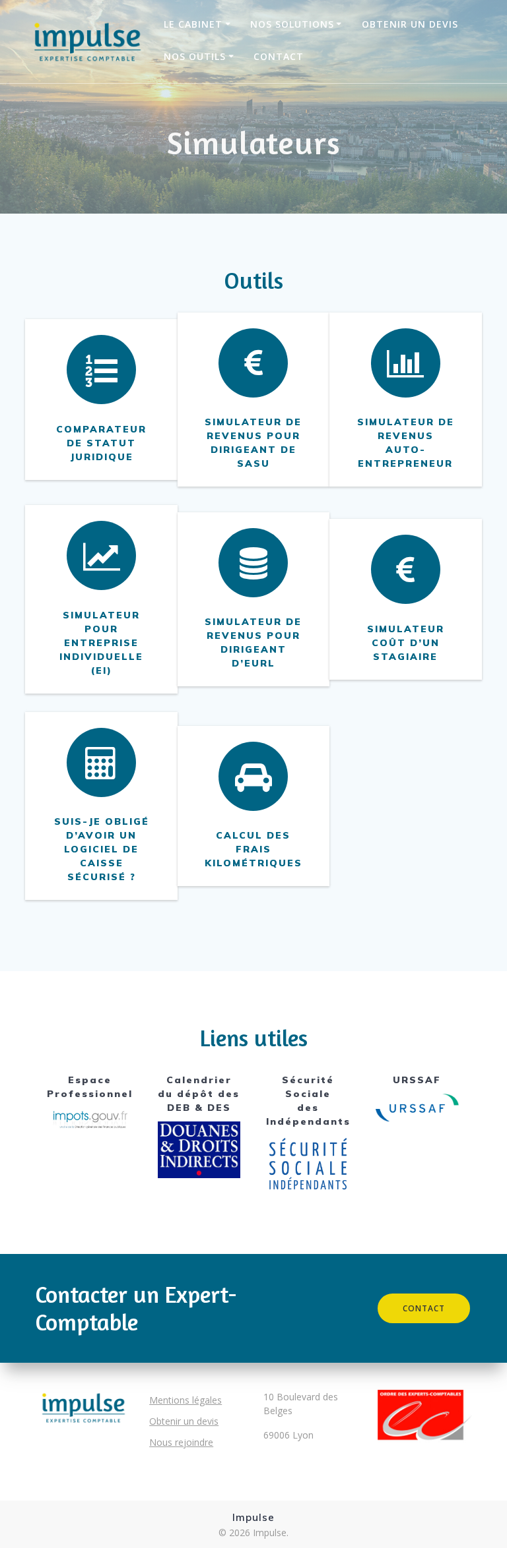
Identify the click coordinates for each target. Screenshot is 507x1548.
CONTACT (424, 1308)
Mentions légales (185, 1400)
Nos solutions (292, 24)
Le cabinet (193, 24)
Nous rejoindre (181, 1442)
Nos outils (195, 56)
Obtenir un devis (410, 24)
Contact (279, 56)
